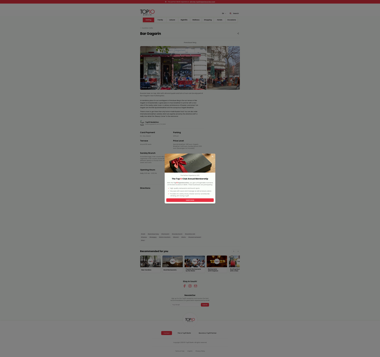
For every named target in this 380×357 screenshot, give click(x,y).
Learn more (190, 200)
